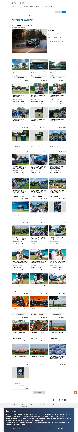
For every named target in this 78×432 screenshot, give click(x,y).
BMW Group (14, 400)
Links (22, 404)
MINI (32, 400)
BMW (24, 400)
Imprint (30, 404)
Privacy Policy (53, 404)
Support (13, 404)
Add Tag (58, 12)
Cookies (13, 406)
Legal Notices (41, 404)
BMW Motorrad (42, 400)
